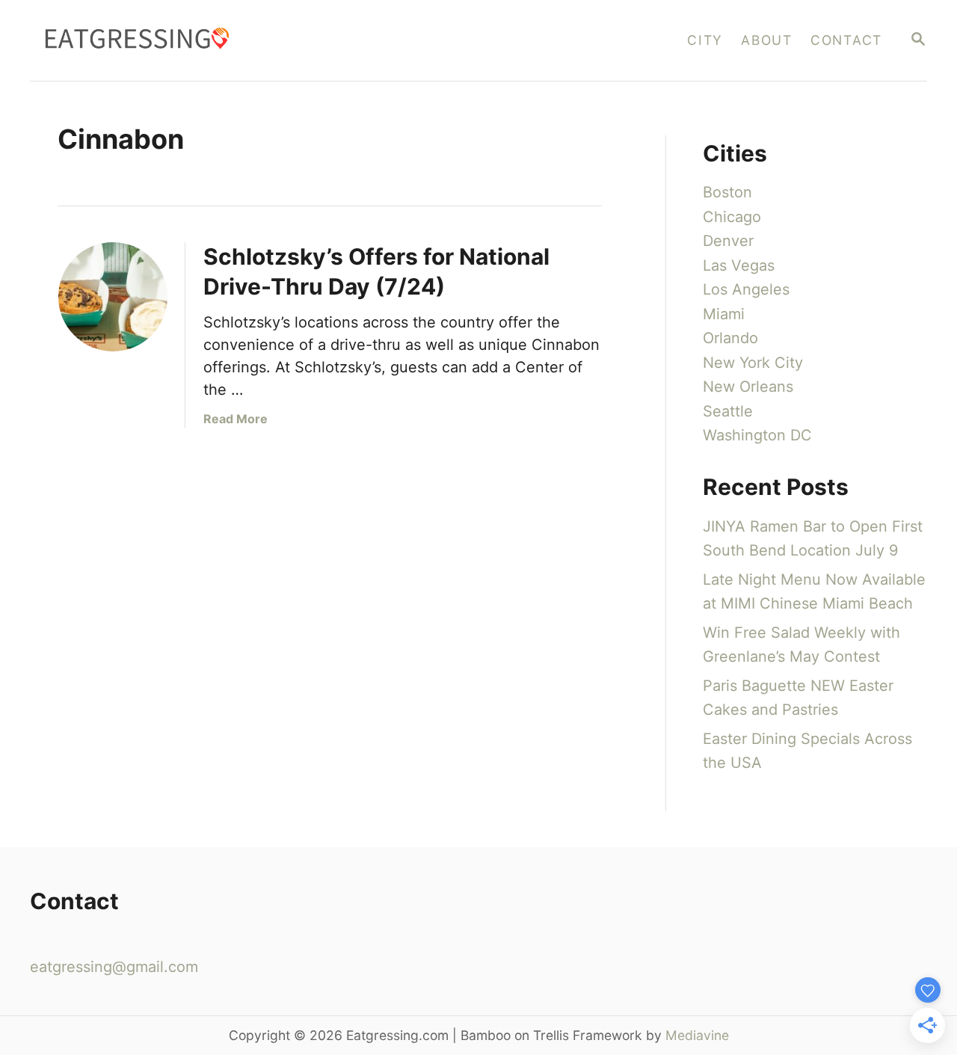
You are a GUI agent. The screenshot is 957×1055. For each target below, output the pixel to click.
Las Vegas (739, 265)
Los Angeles (746, 289)
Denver (728, 241)
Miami (724, 314)
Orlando (730, 338)
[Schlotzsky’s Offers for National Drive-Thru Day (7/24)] (112, 296)
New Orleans (748, 387)
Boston (727, 192)
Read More (235, 418)
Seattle (728, 411)
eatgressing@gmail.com (114, 967)
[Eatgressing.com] (248, 40)
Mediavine (697, 1035)
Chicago (732, 217)
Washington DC (757, 435)
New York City (753, 363)
